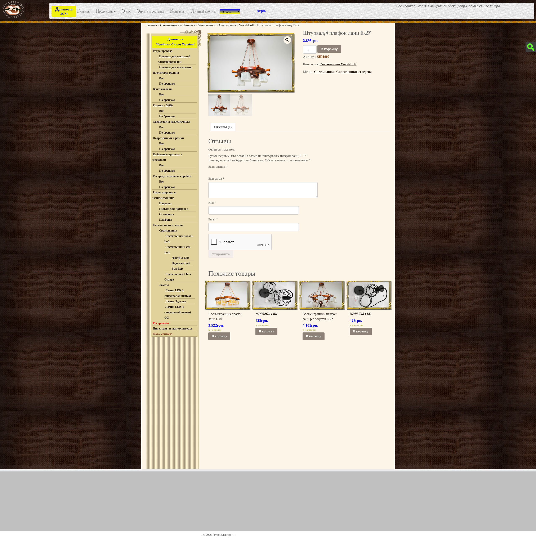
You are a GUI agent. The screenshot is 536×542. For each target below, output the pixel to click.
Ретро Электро (222, 534)
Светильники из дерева (354, 71)
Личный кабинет (203, 11)
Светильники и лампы (168, 225)
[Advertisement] (172, 402)
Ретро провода (162, 51)
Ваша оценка (217, 166)
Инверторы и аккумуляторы (172, 328)
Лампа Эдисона (175, 301)
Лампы (164, 285)
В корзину (329, 48)
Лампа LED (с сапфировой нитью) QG (177, 312)
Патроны (165, 203)
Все (161, 78)
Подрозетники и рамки (168, 138)
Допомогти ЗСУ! (64, 10)
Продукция (104, 11)
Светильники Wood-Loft (236, 25)
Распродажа (161, 323)
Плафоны (165, 219)
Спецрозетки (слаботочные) (171, 121)
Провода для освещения (175, 67)
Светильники (206, 25)
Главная (83, 11)
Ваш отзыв (216, 178)
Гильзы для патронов (173, 208)
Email (213, 219)
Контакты (177, 11)
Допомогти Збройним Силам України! (175, 41)
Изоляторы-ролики (166, 72)
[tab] (223, 127)
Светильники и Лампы (176, 25)
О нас (126, 11)
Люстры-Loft (180, 257)
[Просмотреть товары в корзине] (526, 6)
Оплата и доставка (150, 11)
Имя (212, 202)
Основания (166, 214)
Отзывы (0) (223, 127)
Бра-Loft (177, 268)
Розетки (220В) (163, 105)
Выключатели (162, 89)
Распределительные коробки (172, 176)
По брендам (167, 83)
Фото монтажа (162, 334)
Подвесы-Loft (181, 263)
